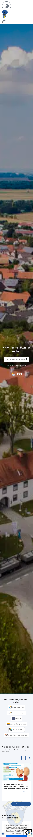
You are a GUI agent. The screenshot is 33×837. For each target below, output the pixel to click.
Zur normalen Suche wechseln (16, 365)
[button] (5, 12)
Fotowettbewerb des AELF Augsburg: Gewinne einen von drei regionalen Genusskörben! (16, 786)
